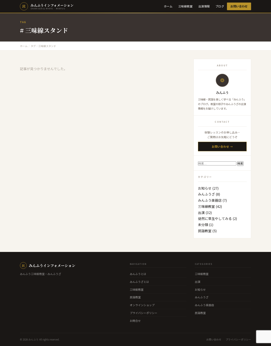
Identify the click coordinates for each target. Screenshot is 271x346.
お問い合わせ (239, 6)
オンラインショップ (142, 305)
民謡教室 (205, 230)
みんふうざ (206, 194)
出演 (201, 212)
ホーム (168, 6)
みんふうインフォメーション (48, 265)
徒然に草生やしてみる (215, 218)
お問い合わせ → (222, 147)
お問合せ (135, 321)
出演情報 (204, 6)
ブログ (220, 6)
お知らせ (205, 188)
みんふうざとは (139, 282)
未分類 (203, 224)
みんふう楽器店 (210, 200)
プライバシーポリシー (143, 313)
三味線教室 (185, 6)
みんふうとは (138, 274)
